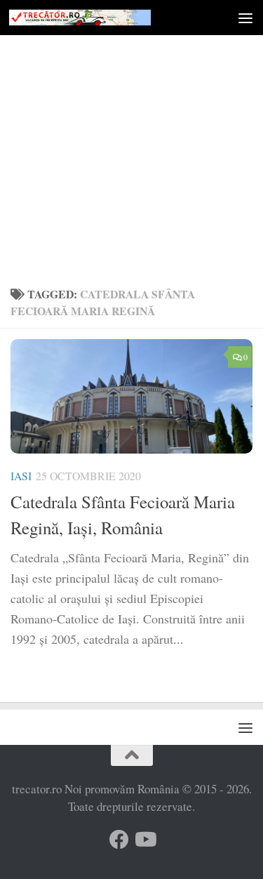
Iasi (21, 475)
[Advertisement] (131, 138)
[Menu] (245, 17)
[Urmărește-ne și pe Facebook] (119, 840)
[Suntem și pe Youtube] (144, 840)
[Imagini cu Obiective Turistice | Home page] (103, 17)
